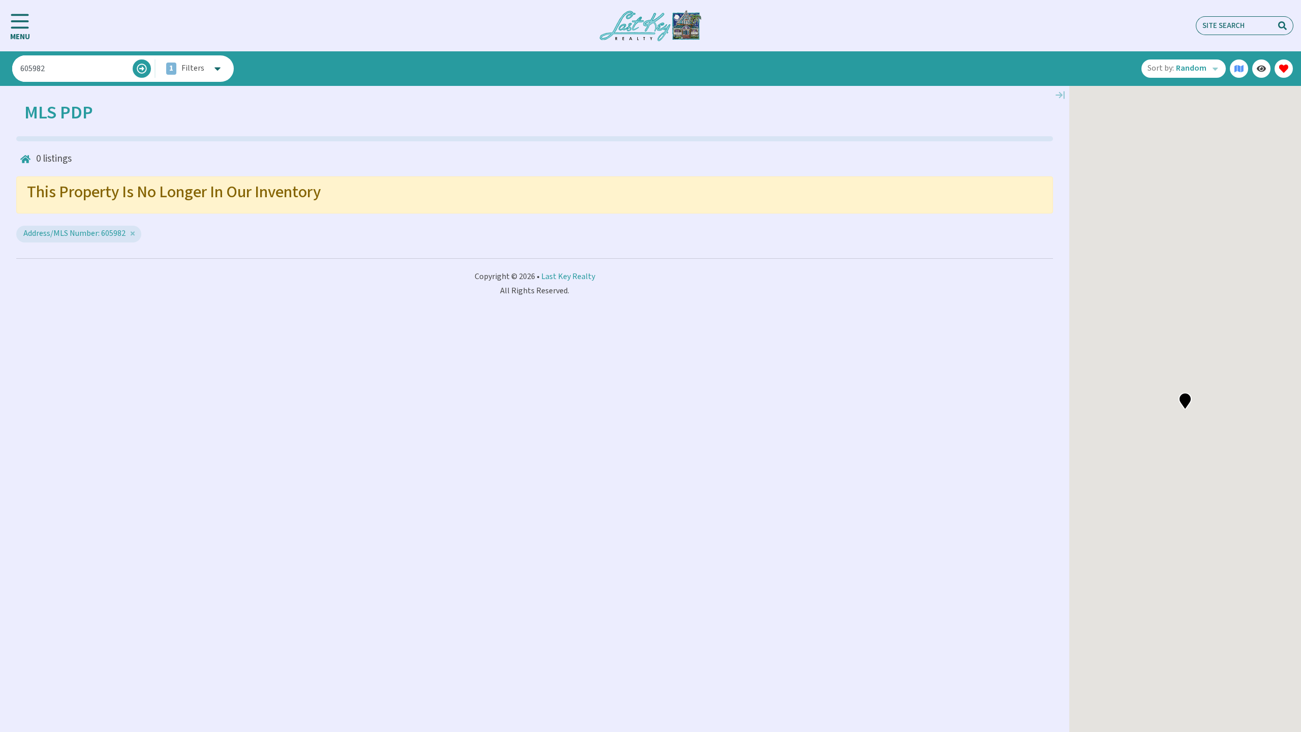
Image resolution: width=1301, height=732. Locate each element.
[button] (1185, 401)
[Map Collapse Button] (1060, 95)
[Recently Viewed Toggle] (1261, 68)
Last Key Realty (568, 276)
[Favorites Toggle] (1284, 68)
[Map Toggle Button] (1239, 68)
